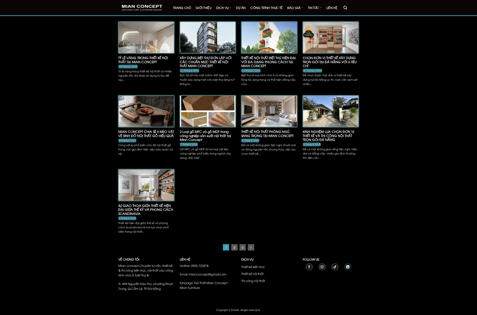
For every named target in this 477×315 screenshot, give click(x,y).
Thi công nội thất (253, 281)
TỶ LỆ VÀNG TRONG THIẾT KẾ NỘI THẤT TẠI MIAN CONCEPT (143, 60)
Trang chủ (182, 8)
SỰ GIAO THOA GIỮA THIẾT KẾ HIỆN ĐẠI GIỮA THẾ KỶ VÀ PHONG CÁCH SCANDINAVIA (145, 210)
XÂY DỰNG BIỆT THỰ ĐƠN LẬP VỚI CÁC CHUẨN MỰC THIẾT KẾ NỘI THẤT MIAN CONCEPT (206, 62)
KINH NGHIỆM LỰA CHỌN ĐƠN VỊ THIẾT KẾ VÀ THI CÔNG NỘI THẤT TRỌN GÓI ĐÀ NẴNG (328, 136)
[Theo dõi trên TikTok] (335, 266)
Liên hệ (331, 8)
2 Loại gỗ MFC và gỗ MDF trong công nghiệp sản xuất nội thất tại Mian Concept (205, 136)
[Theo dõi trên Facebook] (309, 266)
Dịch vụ (222, 8)
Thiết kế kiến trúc (253, 267)
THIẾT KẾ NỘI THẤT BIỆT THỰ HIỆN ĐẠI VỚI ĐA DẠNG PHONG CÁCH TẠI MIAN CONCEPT (268, 62)
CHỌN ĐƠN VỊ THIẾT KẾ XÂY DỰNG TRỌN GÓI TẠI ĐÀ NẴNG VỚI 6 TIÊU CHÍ (330, 62)
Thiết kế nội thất (252, 274)
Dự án (241, 8)
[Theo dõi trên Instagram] (322, 266)
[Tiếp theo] (251, 247)
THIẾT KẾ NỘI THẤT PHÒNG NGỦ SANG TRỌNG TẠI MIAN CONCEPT (267, 134)
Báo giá (294, 8)
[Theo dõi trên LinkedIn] (348, 266)
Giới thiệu (203, 8)
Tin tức (313, 8)
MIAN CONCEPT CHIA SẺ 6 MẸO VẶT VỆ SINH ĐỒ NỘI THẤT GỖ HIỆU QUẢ (146, 134)
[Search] (345, 7)
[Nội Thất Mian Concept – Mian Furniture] (142, 7)
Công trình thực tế (266, 8)
